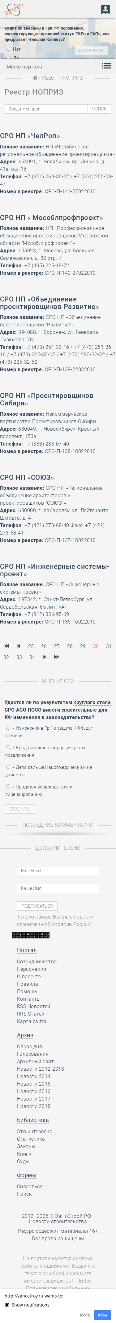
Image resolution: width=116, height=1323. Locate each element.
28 (70, 646)
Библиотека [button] (33, 1120)
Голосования (33, 1054)
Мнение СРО (58, 681)
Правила (27, 984)
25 (31, 646)
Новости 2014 (34, 1076)
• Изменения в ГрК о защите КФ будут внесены (49, 732)
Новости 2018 (34, 1106)
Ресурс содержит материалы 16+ (58, 1231)
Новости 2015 (34, 1084)
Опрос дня (29, 1047)
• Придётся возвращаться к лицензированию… (38, 790)
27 (57, 646)
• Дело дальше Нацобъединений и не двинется (48, 771)
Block (85, 1315)
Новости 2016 (34, 1091)
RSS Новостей (33, 1006)
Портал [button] (27, 950)
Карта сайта (32, 1021)
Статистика (31, 1139)
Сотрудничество (37, 962)
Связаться (30, 1187)
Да (15, 58)
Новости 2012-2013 (40, 1069)
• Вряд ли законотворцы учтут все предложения (46, 751)
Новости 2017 (34, 1099)
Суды (23, 1161)
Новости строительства (58, 1221)
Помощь (27, 991)
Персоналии (31, 969)
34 (32, 657)
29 (83, 646)
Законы (26, 1146)
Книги (24, 1154)
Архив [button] (25, 1035)
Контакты (29, 999)
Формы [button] (27, 1175)
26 (44, 646)
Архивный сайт (35, 1061)
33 (19, 657)
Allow (103, 1315)
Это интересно (34, 1131)
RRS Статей (31, 1014)
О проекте (29, 976)
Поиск (24, 1194)
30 (96, 646)
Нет (16, 49)
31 (109, 646)
